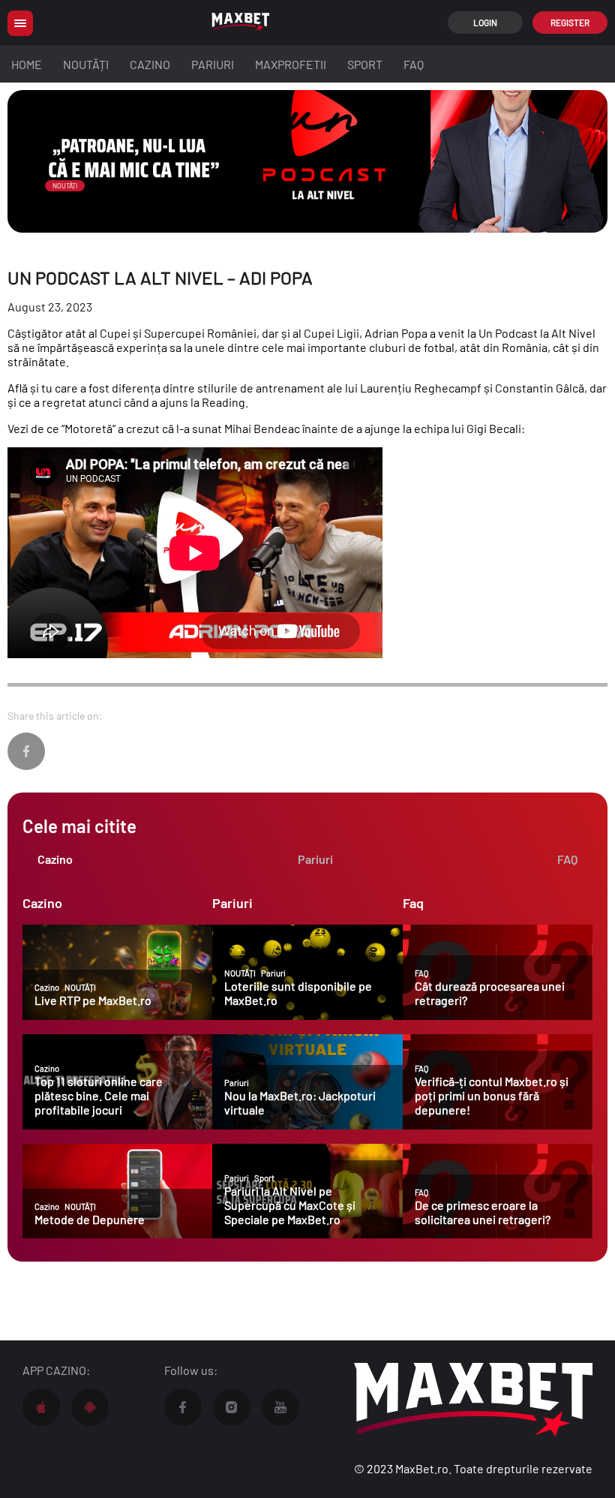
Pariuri (212, 64)
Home (26, 64)
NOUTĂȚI (64, 186)
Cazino (150, 64)
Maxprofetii (290, 64)
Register (570, 22)
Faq (414, 64)
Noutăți (86, 64)
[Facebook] (26, 751)
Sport (364, 64)
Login (485, 22)
